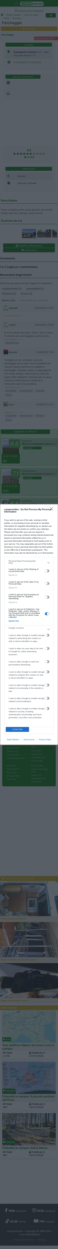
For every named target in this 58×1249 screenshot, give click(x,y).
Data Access (29, 739)
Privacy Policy (45, 739)
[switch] (47, 570)
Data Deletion (13, 739)
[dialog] (29, 624)
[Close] (52, 509)
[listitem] (29, 562)
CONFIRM (17, 729)
